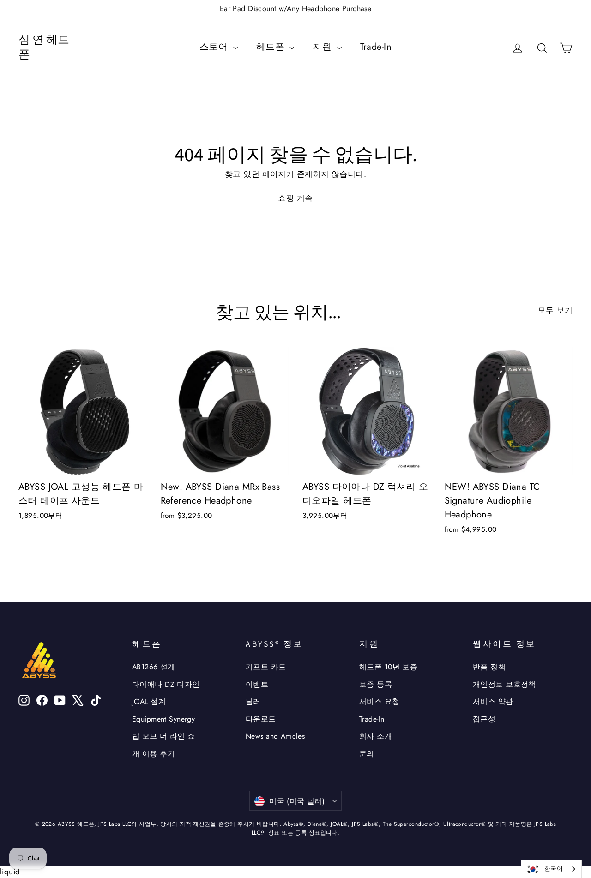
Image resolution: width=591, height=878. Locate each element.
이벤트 (257, 684)
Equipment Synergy (163, 719)
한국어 (553, 868)
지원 (323, 47)
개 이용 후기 (153, 753)
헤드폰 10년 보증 (388, 667)
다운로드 (261, 719)
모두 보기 (555, 310)
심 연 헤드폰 (43, 47)
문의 (366, 753)
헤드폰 (272, 47)
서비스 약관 (493, 701)
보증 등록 (375, 684)
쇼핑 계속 (295, 198)
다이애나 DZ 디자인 (166, 684)
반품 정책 (489, 667)
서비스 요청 (379, 701)
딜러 (253, 701)
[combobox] (551, 869)
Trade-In (376, 47)
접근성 (484, 719)
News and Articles (275, 736)
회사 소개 (375, 736)
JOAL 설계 (149, 701)
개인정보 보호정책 (504, 684)
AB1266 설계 (153, 667)
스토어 (215, 47)
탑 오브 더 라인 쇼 (163, 736)
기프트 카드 (266, 667)
